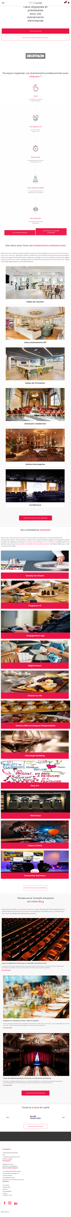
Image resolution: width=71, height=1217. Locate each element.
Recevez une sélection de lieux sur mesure (35, 37)
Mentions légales (7, 1159)
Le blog (5, 1193)
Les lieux (5, 1189)
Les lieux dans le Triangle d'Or (11, 1173)
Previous (7, 1117)
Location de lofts (7, 1175)
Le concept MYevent (20, 232)
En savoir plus (6, 970)
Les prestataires (7, 1191)
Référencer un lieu (8, 1164)
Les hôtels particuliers (9, 1177)
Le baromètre (6, 1187)
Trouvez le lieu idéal (35, 31)
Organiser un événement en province (13, 1179)
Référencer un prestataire (10, 1166)
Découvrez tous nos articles (35, 1093)
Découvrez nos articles (35, 1126)
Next (63, 1117)
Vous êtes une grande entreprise (51, 231)
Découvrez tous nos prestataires (35, 888)
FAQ (4, 1154)
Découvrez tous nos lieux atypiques (35, 518)
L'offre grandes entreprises (10, 1152)
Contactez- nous (7, 1195)
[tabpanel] (35, 56)
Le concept (6, 1185)
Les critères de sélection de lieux (12, 1171)
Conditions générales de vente (11, 1157)
